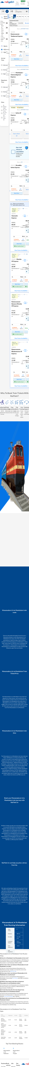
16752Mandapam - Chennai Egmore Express (3, 1032)
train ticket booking (8, 996)
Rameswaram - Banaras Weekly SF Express (17, 303)
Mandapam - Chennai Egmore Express (17, 75)
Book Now (16, 59)
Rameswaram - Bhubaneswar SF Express (17, 350)
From (3, 9)
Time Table (26, 34)
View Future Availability (20, 250)
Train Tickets (17, 3)
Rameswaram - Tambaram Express (17, 34)
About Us (13, 1066)
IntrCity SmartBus (23, 3)
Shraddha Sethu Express (16, 166)
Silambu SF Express (17, 260)
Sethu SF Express (16, 114)
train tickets (15, 978)
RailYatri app (13, 971)
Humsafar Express (15, 216)
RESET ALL (10, 17)
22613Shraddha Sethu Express (3, 1019)
